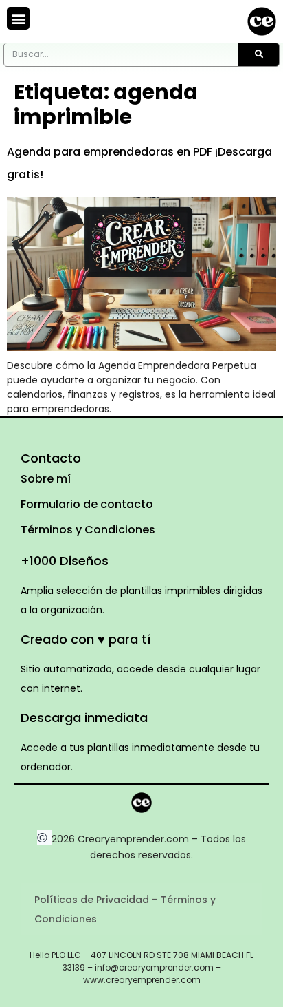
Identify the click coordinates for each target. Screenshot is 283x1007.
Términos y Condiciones (88, 530)
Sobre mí (46, 479)
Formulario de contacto (87, 504)
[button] (18, 18)
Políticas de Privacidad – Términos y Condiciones (125, 909)
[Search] (258, 54)
